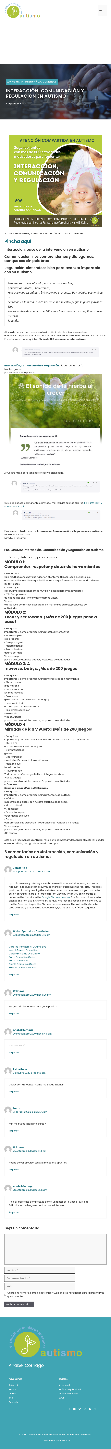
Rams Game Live (18, 960)
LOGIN (62, 1397)
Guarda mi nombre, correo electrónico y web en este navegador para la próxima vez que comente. (55, 1294)
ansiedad (13, 81)
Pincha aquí (17, 241)
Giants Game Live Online (22, 964)
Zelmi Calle (20, 1069)
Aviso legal (64, 1385)
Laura (16, 1108)
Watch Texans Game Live (23, 950)
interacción (28, 81)
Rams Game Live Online (22, 957)
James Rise (20, 867)
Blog (11, 1397)
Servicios (13, 1389)
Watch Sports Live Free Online (31, 931)
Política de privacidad (70, 1389)
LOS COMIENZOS (47, 81)
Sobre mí (13, 1385)
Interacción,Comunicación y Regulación (31, 365)
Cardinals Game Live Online (24, 953)
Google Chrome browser (56, 897)
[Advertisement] (55, 43)
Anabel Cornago (23, 1030)
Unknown (19, 991)
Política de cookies (68, 1393)
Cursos (12, 1393)
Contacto (13, 1402)
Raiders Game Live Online (23, 967)
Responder (14, 914)
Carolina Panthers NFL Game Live (27, 946)
